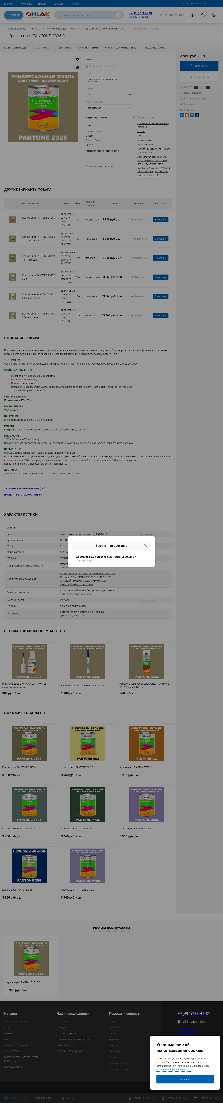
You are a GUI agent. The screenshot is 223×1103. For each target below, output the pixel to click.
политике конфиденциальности (174, 1069)
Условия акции (84, 560)
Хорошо (185, 1079)
